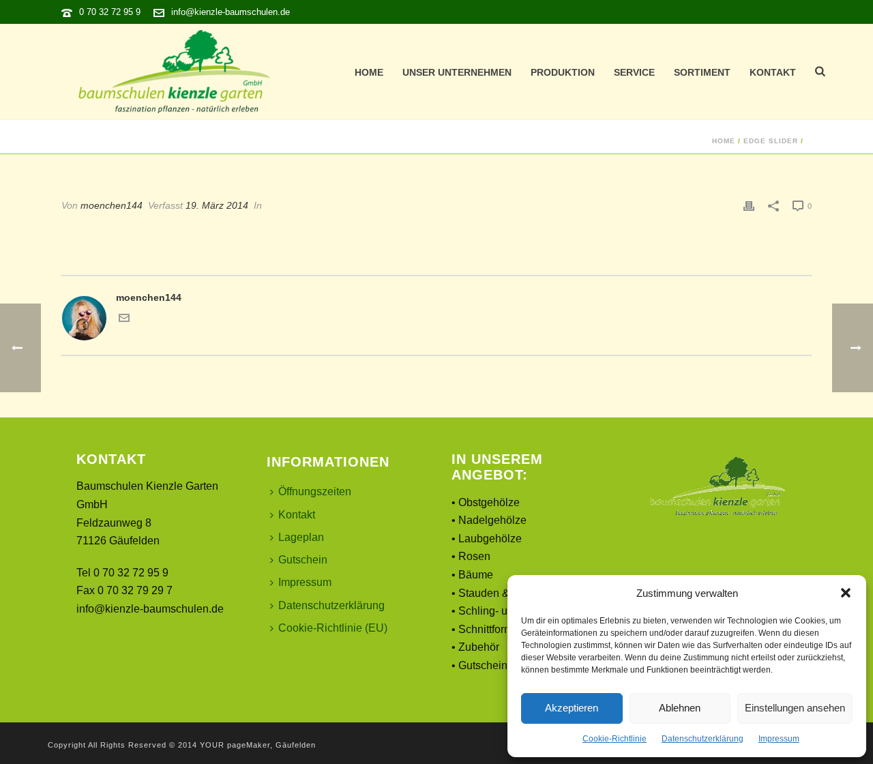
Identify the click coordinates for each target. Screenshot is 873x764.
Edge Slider (770, 141)
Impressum (778, 739)
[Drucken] (748, 206)
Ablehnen (679, 708)
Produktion (563, 72)
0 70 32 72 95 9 (109, 12)
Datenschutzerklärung (702, 739)
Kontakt (773, 72)
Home (369, 72)
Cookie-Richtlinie (614, 739)
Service (634, 72)
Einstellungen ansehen (795, 708)
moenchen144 (111, 205)
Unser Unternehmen (457, 72)
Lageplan (301, 537)
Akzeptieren (571, 708)
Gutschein (302, 559)
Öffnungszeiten (314, 491)
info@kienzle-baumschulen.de (230, 12)
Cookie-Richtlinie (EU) (332, 628)
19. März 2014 (217, 205)
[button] (846, 593)
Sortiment (702, 72)
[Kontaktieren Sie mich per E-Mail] (124, 319)
